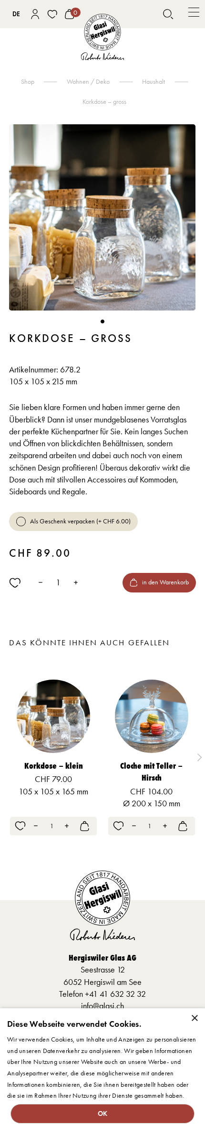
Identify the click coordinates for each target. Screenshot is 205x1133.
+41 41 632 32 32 (115, 994)
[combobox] (15, 14)
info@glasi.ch (102, 1006)
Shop (27, 82)
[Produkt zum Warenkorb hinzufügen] (84, 826)
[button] (194, 14)
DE (16, 14)
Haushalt (153, 82)
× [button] (194, 1018)
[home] (102, 37)
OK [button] (103, 1113)
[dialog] (102, 1070)
